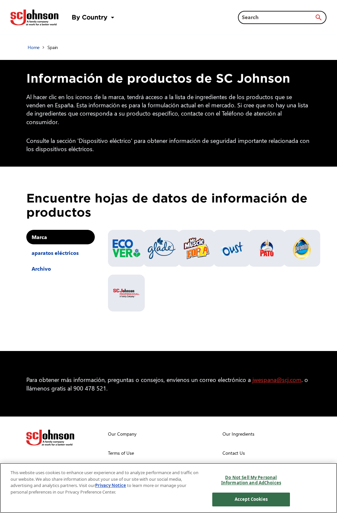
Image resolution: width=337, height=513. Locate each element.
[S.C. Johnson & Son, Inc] (50, 438)
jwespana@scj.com (276, 379)
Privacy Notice (110, 485)
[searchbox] (278, 17)
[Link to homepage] (35, 17)
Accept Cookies (251, 499)
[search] (319, 17)
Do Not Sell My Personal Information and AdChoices (251, 480)
